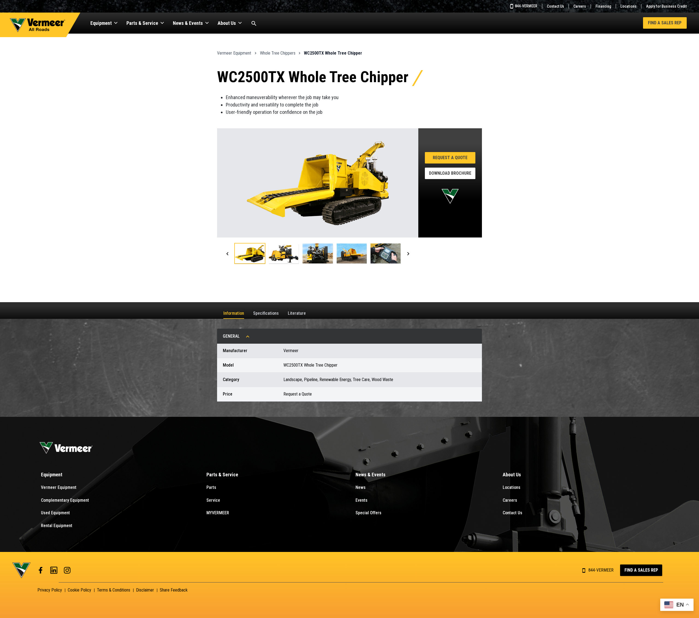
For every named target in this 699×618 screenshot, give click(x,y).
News (361, 487)
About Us (227, 23)
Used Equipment (55, 512)
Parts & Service (142, 23)
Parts (211, 487)
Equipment (101, 23)
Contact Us (555, 6)
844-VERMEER (525, 6)
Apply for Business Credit (666, 6)
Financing (603, 6)
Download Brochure (450, 173)
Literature (297, 313)
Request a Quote (450, 157)
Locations (628, 6)
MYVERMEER (217, 512)
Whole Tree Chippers (277, 53)
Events (362, 500)
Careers (579, 6)
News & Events (188, 23)
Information (233, 313)
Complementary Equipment (65, 500)
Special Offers (368, 512)
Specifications (266, 313)
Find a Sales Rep (665, 22)
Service (213, 500)
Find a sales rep (641, 570)
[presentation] (227, 253)
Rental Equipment (56, 525)
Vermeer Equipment (234, 53)
